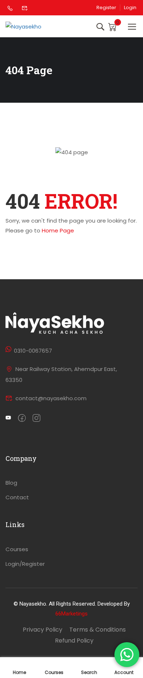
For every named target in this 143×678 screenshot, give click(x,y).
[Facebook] (22, 418)
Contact (17, 497)
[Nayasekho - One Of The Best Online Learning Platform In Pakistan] (34, 26)
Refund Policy (74, 640)
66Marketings (71, 613)
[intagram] (36, 418)
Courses (17, 549)
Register (106, 7)
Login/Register (25, 564)
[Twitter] (8, 418)
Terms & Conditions (97, 629)
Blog (11, 482)
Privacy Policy (42, 629)
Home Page (58, 230)
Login (130, 7)
